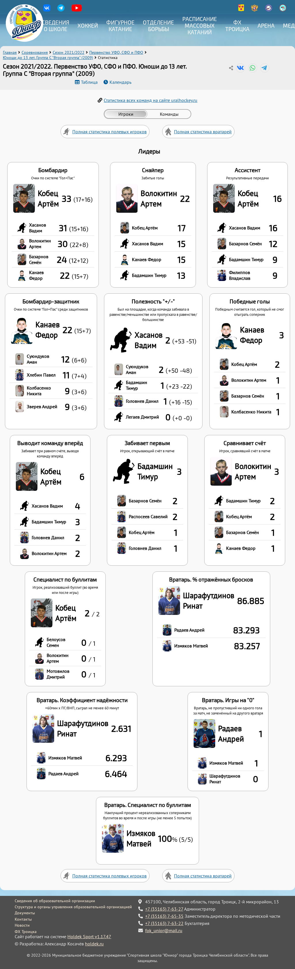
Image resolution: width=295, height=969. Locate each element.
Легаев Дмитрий (142, 417)
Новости (22, 925)
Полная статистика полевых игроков (109, 131)
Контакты (23, 919)
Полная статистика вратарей (203, 131)
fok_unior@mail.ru (163, 930)
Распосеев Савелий (148, 516)
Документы (25, 913)
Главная (10, 52)
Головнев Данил (142, 401)
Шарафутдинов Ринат (208, 600)
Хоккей (87, 25)
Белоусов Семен (56, 642)
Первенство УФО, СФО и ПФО (116, 52)
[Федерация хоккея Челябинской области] (282, 10)
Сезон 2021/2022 (68, 52)
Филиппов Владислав (239, 275)
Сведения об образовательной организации (55, 901)
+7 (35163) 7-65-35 (164, 916)
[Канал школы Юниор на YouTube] (76, 10)
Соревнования (35, 52)
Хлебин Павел (41, 375)
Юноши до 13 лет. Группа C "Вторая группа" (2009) (48, 58)
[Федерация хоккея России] (254, 10)
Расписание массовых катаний (199, 25)
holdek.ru (94, 944)
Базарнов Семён (38, 259)
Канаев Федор (36, 275)
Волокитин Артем (40, 243)
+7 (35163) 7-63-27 (164, 909)
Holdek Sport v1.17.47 (89, 936)
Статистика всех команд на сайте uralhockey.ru (150, 100)
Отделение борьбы (158, 25)
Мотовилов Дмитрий (58, 674)
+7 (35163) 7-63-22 (164, 923)
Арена (266, 25)
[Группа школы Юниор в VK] (46, 10)
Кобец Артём (48, 198)
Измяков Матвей (191, 646)
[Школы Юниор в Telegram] (61, 10)
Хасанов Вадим (37, 227)
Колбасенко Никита (39, 390)
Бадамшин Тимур (149, 275)
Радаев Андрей (189, 630)
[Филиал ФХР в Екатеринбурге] (268, 10)
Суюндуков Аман (38, 359)
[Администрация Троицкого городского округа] (241, 10)
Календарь (120, 82)
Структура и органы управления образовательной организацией (73, 907)
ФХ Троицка (237, 25)
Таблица (89, 82)
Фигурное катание (120, 25)
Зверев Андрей (42, 406)
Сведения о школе (55, 25)
